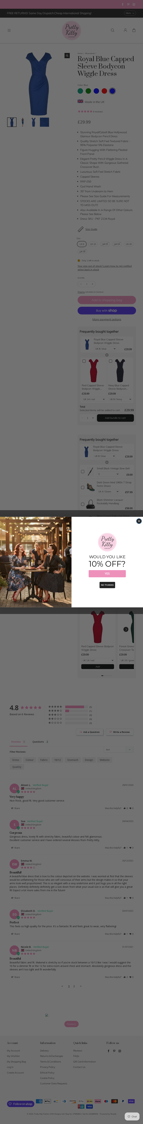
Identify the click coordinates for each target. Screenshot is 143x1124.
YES (107, 573)
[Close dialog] (139, 521)
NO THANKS (107, 585)
